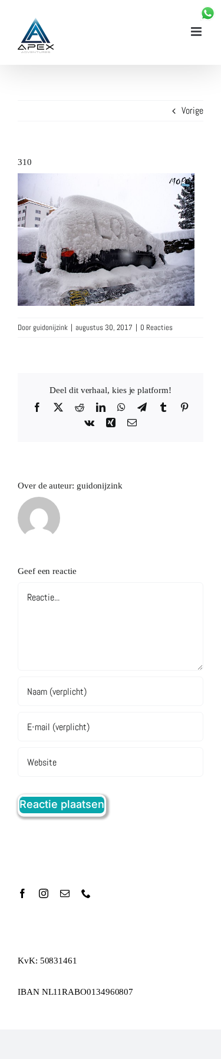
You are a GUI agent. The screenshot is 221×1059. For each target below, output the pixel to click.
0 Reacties (156, 327)
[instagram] (43, 893)
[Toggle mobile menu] (197, 31)
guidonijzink (50, 327)
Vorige (192, 110)
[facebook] (22, 893)
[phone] (86, 893)
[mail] (65, 893)
